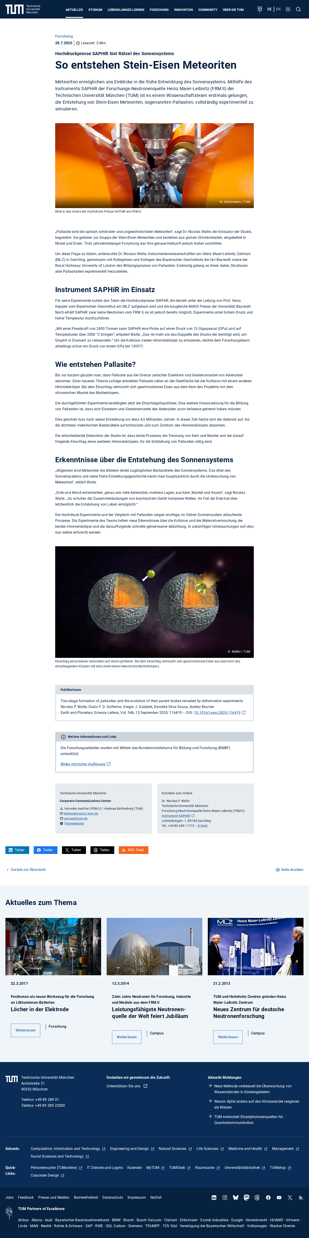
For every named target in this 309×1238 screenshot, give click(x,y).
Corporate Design (45, 1175)
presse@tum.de (76, 818)
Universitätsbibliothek (243, 1167)
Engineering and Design (130, 1149)
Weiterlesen (26, 1030)
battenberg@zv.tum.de (81, 813)
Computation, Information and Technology (66, 1149)
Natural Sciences (173, 1149)
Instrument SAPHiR (176, 816)
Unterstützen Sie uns (124, 1086)
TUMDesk (177, 1167)
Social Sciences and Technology (58, 1156)
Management (283, 1149)
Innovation (183, 10)
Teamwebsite (74, 823)
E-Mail (202, 826)
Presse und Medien (53, 1197)
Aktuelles (74, 10)
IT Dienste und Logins (105, 1167)
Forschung (159, 10)
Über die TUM (233, 10)
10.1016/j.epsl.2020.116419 (217, 712)
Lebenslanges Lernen (126, 10)
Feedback (26, 1197)
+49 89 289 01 (47, 1099)
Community (207, 10)
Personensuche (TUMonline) (54, 1167)
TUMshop (278, 1167)
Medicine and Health (245, 1149)
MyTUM (153, 1167)
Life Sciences (208, 1149)
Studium (95, 10)
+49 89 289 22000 (50, 1105)
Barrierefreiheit (86, 1197)
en (278, 9)
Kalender (134, 1167)
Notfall (156, 1197)
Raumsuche (205, 1167)
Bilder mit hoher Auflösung (83, 764)
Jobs (9, 1197)
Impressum (137, 1197)
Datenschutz (112, 1197)
